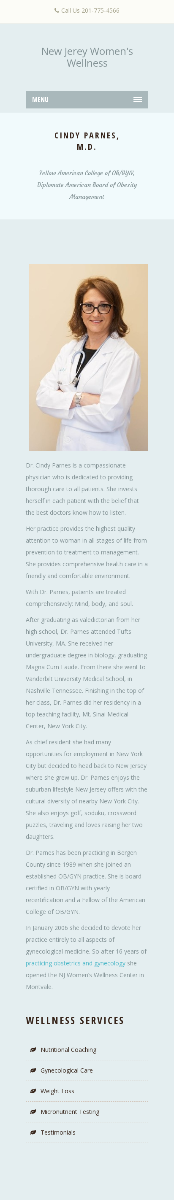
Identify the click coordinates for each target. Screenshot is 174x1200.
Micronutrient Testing (70, 1112)
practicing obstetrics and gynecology (75, 963)
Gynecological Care (67, 1070)
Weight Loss (57, 1091)
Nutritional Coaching (68, 1050)
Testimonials (58, 1132)
